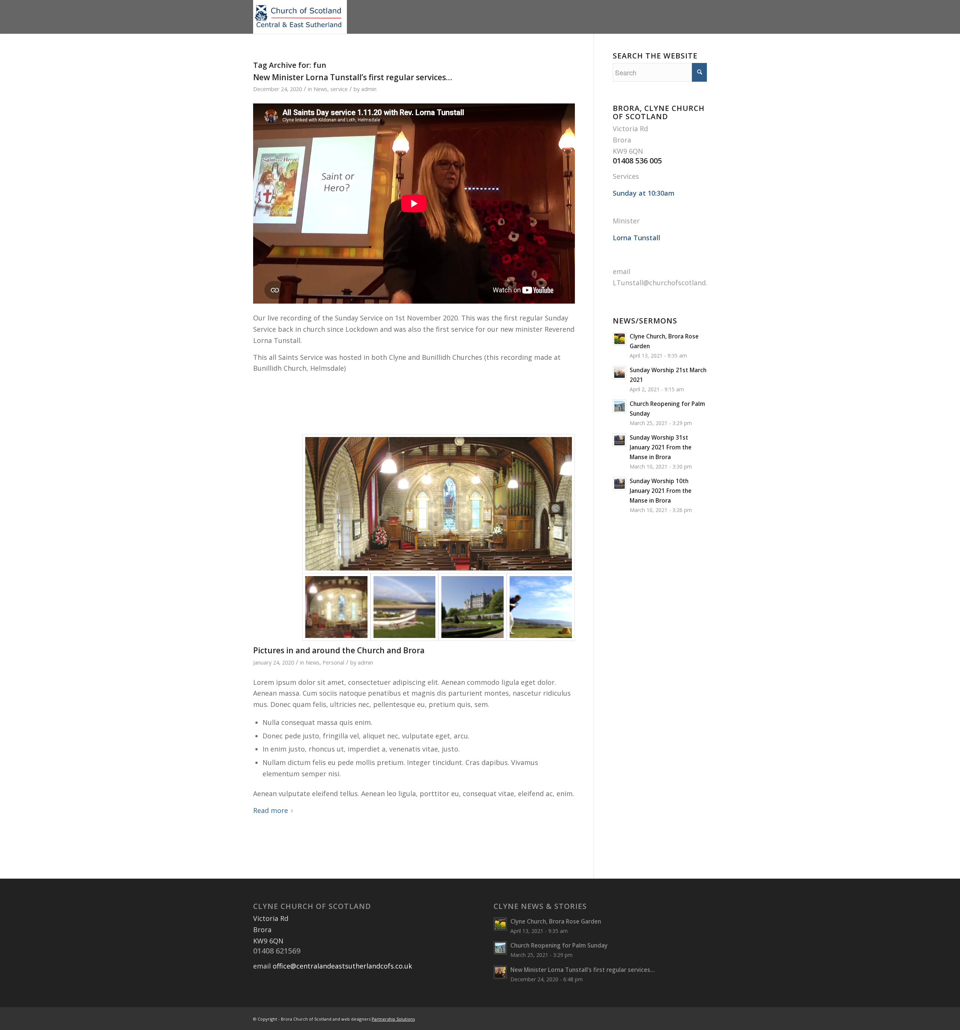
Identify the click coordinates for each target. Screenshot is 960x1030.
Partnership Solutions (393, 1019)
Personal (333, 662)
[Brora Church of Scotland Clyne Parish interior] (438, 503)
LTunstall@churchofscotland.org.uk (670, 282)
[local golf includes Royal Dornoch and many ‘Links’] (541, 607)
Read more (270, 810)
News (320, 89)
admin (368, 89)
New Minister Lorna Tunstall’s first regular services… (352, 77)
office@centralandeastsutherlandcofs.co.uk (342, 965)
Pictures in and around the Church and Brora (338, 650)
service (339, 89)
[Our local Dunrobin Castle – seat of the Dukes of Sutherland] (472, 607)
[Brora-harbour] (404, 607)
